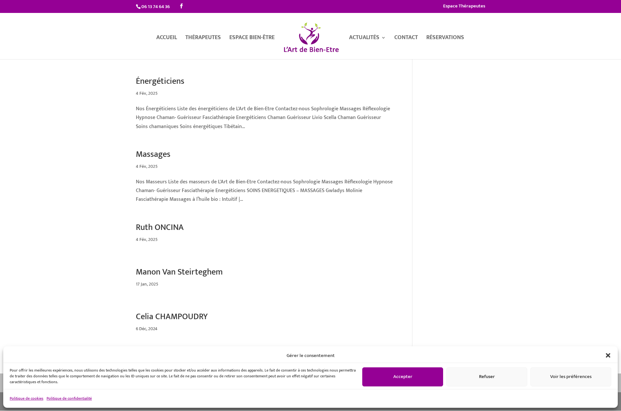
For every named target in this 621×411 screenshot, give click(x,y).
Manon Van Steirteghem (179, 272)
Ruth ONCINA (160, 227)
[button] (608, 355)
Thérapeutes (203, 38)
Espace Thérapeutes (464, 7)
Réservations (445, 38)
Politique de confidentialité (69, 398)
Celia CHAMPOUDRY (172, 317)
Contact (406, 38)
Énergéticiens (160, 81)
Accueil (166, 38)
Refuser (487, 377)
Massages (153, 154)
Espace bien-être (252, 38)
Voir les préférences (571, 377)
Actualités (364, 38)
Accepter (402, 377)
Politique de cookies (26, 398)
